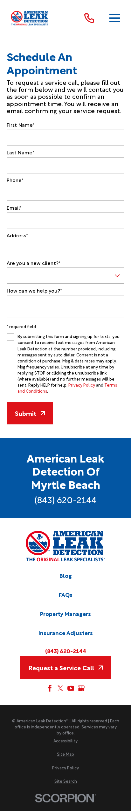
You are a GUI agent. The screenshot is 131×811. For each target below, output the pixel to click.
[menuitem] (65, 741)
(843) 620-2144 (65, 499)
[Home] (30, 18)
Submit (25, 413)
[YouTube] (70, 688)
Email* (14, 207)
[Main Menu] (114, 18)
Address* (17, 235)
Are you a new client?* (33, 263)
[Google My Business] (81, 688)
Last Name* (21, 152)
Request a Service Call (61, 667)
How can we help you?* (34, 290)
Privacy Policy (81, 385)
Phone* (15, 180)
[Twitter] (60, 688)
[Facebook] (49, 688)
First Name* (21, 124)
